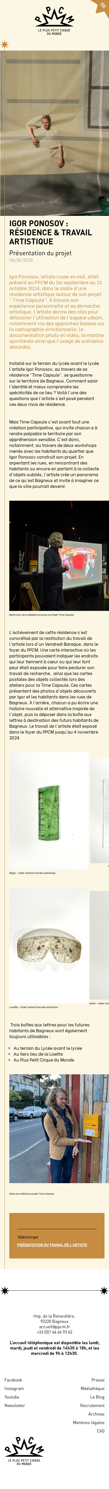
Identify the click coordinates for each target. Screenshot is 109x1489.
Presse (98, 1380)
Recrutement (92, 1405)
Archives (96, 1414)
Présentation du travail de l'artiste (52, 1245)
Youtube (11, 1397)
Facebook (13, 1380)
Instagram (14, 1388)
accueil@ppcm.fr (54, 1326)
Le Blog (97, 1397)
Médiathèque (93, 1388)
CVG (101, 1431)
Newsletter (14, 1405)
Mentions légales (89, 1422)
